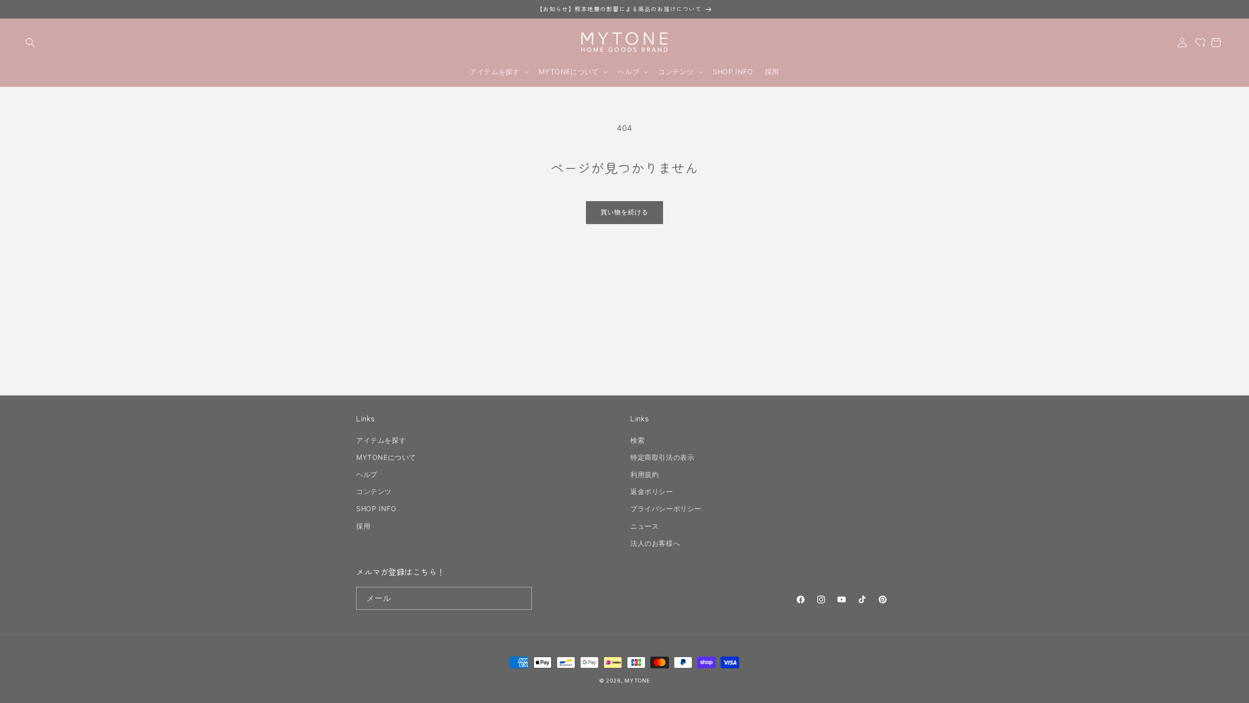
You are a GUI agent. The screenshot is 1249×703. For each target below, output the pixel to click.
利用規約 (644, 475)
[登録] (520, 598)
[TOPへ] (1231, 690)
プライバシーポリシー (666, 509)
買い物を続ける (624, 212)
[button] (30, 42)
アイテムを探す (381, 440)
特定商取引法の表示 (662, 457)
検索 (637, 440)
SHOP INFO (376, 509)
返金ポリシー (651, 492)
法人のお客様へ (655, 543)
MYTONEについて (386, 457)
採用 (363, 526)
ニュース (644, 526)
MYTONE (637, 680)
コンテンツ (374, 492)
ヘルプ (367, 475)
